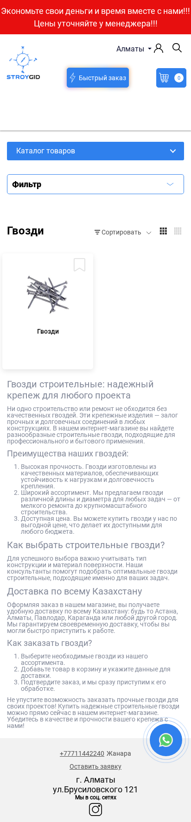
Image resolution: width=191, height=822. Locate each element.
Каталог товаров (45, 150)
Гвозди (48, 331)
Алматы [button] (131, 48)
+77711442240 (82, 753)
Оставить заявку (95, 766)
